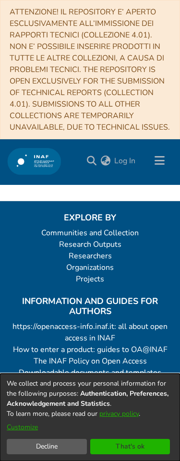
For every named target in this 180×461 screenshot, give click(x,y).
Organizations (90, 267)
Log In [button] (125, 161)
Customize (22, 427)
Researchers (90, 256)
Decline (47, 446)
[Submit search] (91, 161)
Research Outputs (90, 244)
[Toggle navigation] (159, 161)
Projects (90, 279)
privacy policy (119, 413)
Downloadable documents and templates (90, 372)
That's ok (130, 446)
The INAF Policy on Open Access (90, 361)
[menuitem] (105, 161)
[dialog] (90, 417)
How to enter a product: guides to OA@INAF (90, 349)
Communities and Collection (90, 233)
